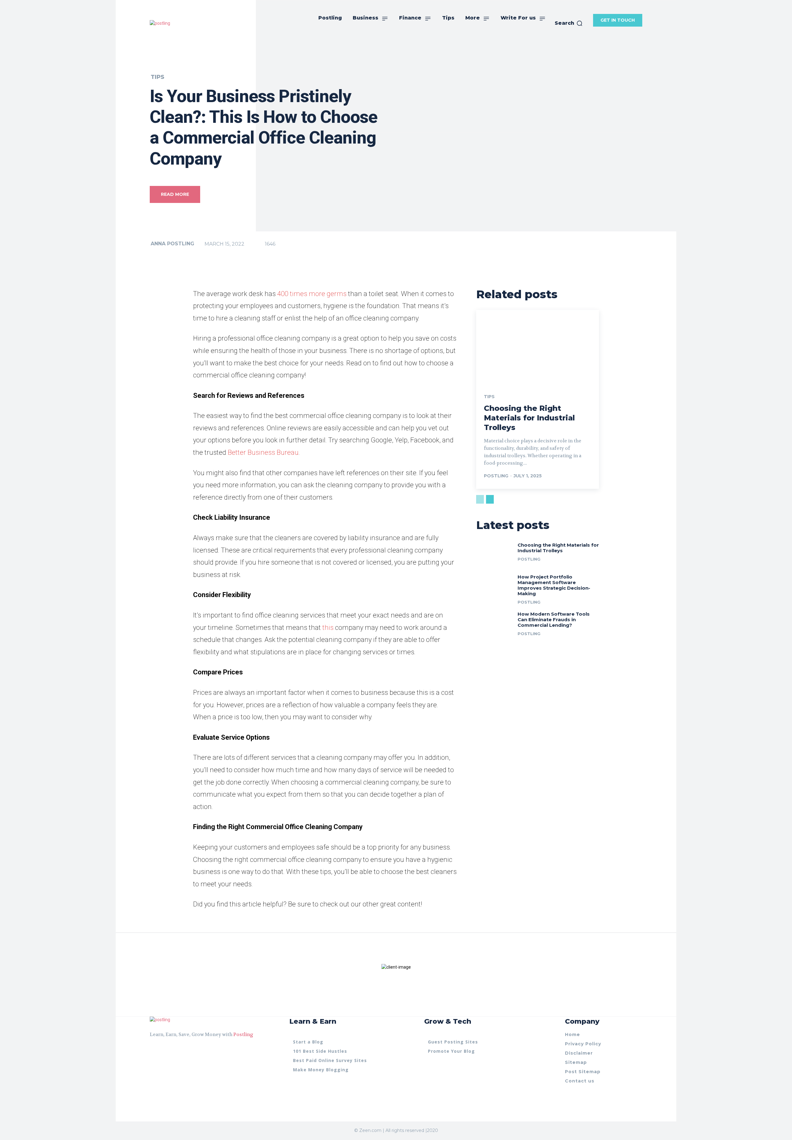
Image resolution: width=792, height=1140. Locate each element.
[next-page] (490, 499)
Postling (243, 1034)
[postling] (160, 23)
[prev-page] (480, 499)
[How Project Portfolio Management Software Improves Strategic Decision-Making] (494, 585)
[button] (569, 23)
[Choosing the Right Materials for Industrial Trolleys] (537, 347)
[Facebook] (152, 1050)
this (328, 627)
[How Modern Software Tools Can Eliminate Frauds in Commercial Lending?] (494, 622)
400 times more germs (311, 294)
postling (496, 476)
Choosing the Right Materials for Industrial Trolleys (529, 418)
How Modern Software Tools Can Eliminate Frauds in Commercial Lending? (554, 619)
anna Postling (172, 244)
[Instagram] (163, 1050)
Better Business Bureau (263, 452)
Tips (157, 77)
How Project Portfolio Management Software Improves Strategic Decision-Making (554, 585)
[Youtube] (174, 1050)
